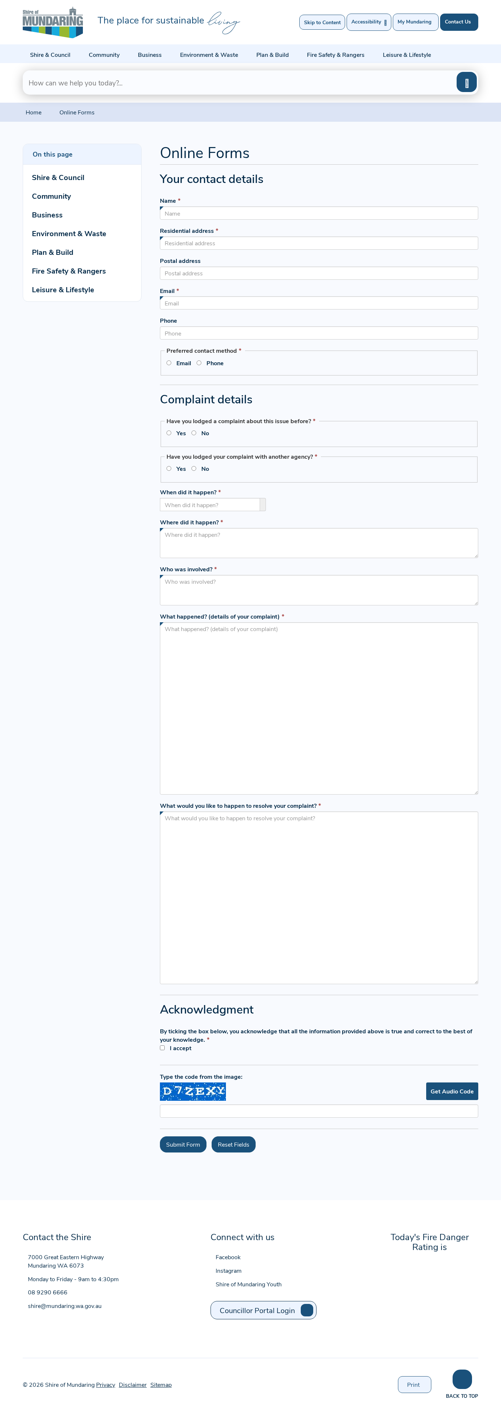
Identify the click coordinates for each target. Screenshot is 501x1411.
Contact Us (458, 21)
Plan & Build (272, 54)
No (205, 433)
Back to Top (462, 1396)
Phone (215, 363)
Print (419, 1386)
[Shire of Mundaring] (53, 22)
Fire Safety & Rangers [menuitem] (69, 270)
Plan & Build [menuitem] (52, 252)
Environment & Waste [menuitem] (69, 233)
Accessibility (369, 22)
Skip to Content (322, 22)
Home (33, 112)
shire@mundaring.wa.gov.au (65, 1305)
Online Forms (77, 112)
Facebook (228, 1257)
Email (183, 363)
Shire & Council (50, 54)
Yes (181, 433)
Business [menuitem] (47, 214)
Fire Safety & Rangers (336, 54)
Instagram (229, 1270)
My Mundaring (414, 21)
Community (104, 54)
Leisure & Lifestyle (407, 54)
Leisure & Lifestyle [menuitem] (63, 289)
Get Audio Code (452, 1091)
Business (150, 54)
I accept (180, 1048)
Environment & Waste (209, 54)
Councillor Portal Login (257, 1310)
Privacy (105, 1384)
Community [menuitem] (51, 196)
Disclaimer (133, 1384)
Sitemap (161, 1384)
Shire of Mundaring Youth (249, 1284)
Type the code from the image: (201, 1076)
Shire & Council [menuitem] (58, 177)
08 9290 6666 (47, 1292)
